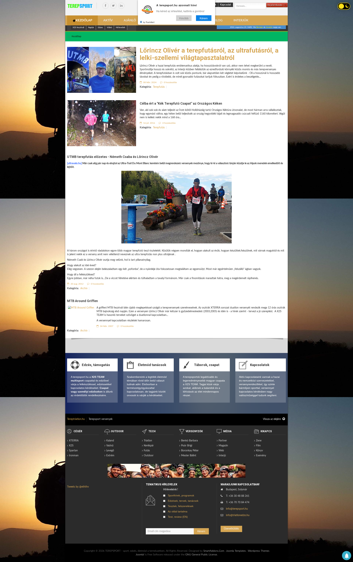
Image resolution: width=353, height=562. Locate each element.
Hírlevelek (120, 27)
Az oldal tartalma (177, 511)
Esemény (261, 455)
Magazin (223, 445)
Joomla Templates (236, 551)
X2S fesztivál (78, 27)
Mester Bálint (188, 455)
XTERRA (74, 440)
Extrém (110, 455)
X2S (71, 445)
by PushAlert (148, 22)
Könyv (259, 450)
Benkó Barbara (189, 440)
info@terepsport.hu (237, 509)
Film (258, 445)
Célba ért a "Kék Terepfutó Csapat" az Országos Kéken (181, 103)
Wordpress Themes (258, 551)
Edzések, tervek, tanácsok (183, 500)
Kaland (110, 440)
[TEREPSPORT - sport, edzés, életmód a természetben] (80, 6)
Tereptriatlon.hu (76, 419)
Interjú (222, 455)
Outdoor (149, 455)
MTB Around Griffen (82, 301)
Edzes (100, 27)
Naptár (91, 27)
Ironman (74, 455)
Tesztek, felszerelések (180, 506)
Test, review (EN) (178, 516)
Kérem (204, 18)
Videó (109, 27)
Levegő (110, 450)
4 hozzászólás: (169, 123)
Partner (223, 440)
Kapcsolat (225, 4)
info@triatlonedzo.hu (237, 515)
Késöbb (183, 18)
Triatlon (148, 440)
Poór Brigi (186, 445)
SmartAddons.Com (213, 551)
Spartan (73, 450)
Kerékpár (149, 445)
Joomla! (140, 554)
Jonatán (269, 27)
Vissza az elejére (272, 419)
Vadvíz (109, 445)
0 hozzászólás (170, 82)
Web (221, 450)
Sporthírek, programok (181, 495)
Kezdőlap (76, 36)
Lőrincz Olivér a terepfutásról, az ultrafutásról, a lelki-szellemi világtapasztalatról (209, 54)
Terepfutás (159, 87)
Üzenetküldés (231, 528)
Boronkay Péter (190, 450)
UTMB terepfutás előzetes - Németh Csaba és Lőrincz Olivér (112, 157)
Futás (147, 450)
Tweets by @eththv (78, 487)
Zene (258, 440)
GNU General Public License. (201, 554)
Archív (84, 288)
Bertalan (259, 27)
